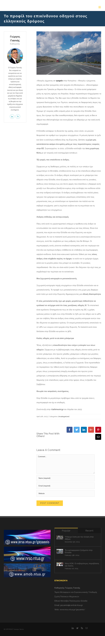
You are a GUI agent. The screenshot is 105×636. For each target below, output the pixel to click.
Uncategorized (63, 416)
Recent (89, 530)
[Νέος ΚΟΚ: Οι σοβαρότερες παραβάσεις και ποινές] (59, 564)
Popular (66, 530)
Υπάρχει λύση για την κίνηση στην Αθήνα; (79, 538)
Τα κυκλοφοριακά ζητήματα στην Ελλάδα (79, 551)
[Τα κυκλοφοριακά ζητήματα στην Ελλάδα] (59, 551)
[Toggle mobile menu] (99, 7)
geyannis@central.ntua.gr (71, 605)
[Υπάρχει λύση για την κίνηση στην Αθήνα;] (59, 537)
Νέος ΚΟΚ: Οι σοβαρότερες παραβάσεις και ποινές (82, 564)
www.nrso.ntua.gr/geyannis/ (72, 609)
